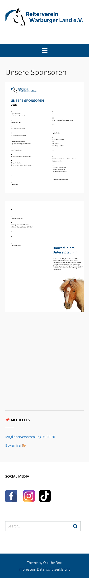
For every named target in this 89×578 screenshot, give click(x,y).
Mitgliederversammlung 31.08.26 (30, 437)
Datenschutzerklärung (53, 569)
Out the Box (52, 562)
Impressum (27, 569)
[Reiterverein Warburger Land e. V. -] (44, 17)
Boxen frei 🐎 (15, 445)
